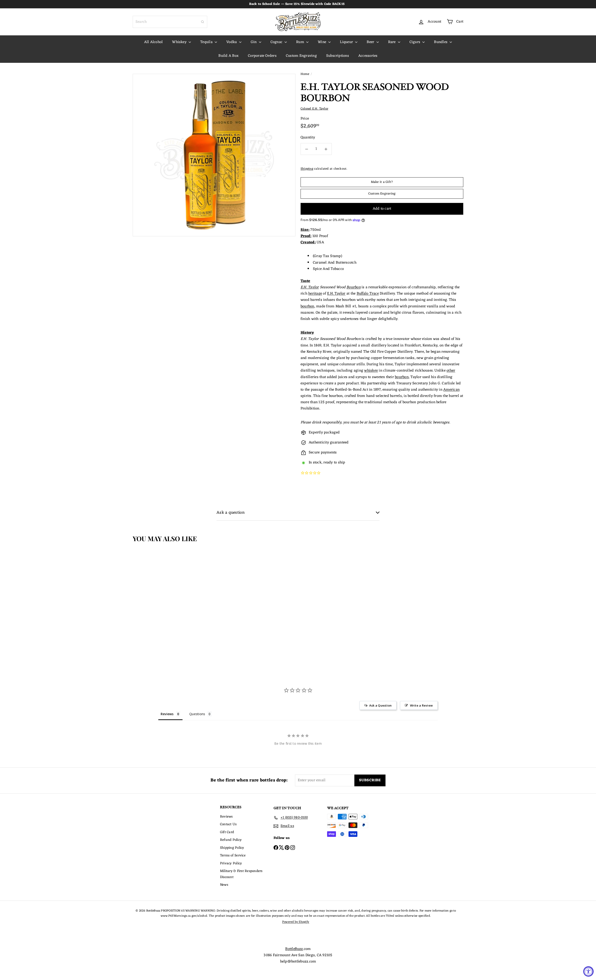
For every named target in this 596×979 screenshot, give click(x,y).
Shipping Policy (232, 848)
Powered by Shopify (295, 922)
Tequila (206, 42)
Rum (300, 42)
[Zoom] (214, 155)
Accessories (368, 56)
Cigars (415, 42)
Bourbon (353, 287)
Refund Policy (231, 840)
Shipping (307, 169)
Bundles (441, 42)
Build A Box (228, 56)
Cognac (277, 42)
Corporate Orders (262, 56)
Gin (254, 42)
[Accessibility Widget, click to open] (588, 971)
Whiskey (179, 42)
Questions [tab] (197, 714)
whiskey (371, 370)
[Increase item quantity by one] (326, 149)
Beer (371, 42)
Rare (392, 42)
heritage (315, 293)
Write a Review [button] (421, 705)
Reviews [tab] (167, 714)
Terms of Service (233, 855)
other (451, 370)
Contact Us (228, 824)
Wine (322, 42)
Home (305, 74)
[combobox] (170, 22)
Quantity (308, 137)
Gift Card (227, 832)
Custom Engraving (301, 56)
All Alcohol (153, 42)
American (451, 389)
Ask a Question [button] (380, 705)
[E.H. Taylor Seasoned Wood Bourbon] (160, 597)
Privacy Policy (231, 863)
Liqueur (347, 42)
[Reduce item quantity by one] (306, 149)
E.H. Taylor (310, 287)
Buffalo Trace (368, 293)
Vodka (232, 42)
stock (317, 462)
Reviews (226, 817)
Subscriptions (337, 56)
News (224, 885)
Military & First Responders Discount (241, 874)
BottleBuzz (294, 949)
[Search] (202, 22)
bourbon (307, 306)
